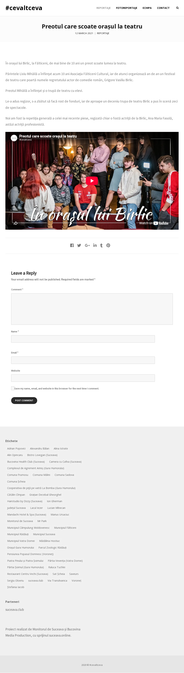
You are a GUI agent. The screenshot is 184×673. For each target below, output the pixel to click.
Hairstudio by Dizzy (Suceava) (24, 501)
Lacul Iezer (36, 508)
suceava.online (59, 635)
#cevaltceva (23, 8)
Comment (17, 289)
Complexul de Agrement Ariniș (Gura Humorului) (35, 468)
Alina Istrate (61, 448)
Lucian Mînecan (56, 508)
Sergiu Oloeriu (15, 580)
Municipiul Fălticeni (65, 527)
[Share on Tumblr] (101, 245)
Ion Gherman (54, 501)
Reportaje (103, 33)
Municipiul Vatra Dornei (21, 541)
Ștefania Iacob (15, 587)
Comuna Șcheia (16, 481)
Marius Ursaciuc (60, 514)
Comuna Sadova (64, 475)
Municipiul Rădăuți (18, 534)
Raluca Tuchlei (56, 567)
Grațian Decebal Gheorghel (45, 494)
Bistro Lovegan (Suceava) (42, 455)
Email (14, 352)
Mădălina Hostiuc (49, 541)
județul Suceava (16, 508)
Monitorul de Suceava (20, 521)
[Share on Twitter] (79, 245)
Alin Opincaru (15, 455)
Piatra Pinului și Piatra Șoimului (25, 560)
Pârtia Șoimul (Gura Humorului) (25, 567)
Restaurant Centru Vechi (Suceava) (27, 574)
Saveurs (74, 574)
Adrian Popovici (16, 448)
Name (15, 331)
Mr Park (42, 521)
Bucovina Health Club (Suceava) (26, 461)
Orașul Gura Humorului (20, 547)
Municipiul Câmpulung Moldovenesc (28, 527)
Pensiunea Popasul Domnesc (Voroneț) (30, 554)
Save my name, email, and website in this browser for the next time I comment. (56, 388)
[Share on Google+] (87, 245)
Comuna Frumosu (17, 475)
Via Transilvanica (57, 580)
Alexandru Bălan (39, 448)
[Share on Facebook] (72, 245)
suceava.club (35, 580)
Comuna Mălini (41, 475)
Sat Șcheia (59, 574)
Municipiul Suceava (44, 534)
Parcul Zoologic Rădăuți (52, 547)
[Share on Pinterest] (108, 245)
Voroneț (76, 580)
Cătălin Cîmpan (16, 494)
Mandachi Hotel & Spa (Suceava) (26, 514)
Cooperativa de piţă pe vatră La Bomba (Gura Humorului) (41, 488)
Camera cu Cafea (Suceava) (65, 461)
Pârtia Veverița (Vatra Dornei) (65, 560)
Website (15, 370)
